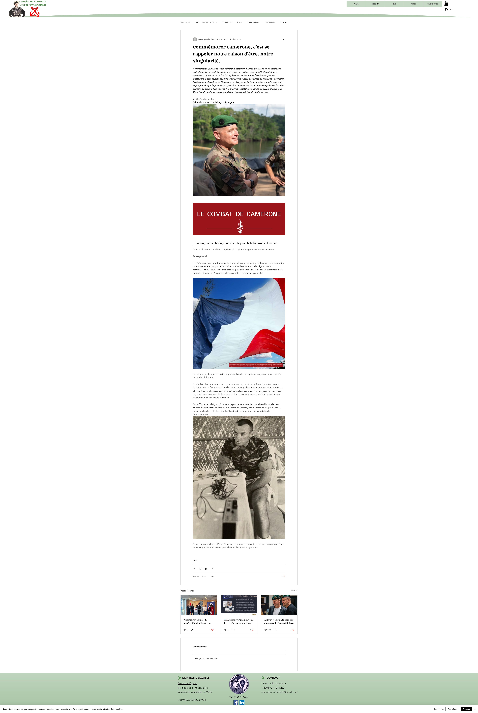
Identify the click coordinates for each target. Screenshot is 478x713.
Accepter (466, 709)
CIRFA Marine (270, 22)
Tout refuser (452, 709)
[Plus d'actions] (283, 39)
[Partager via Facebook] (194, 569)
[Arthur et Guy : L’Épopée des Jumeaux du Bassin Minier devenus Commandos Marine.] (279, 605)
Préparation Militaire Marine (207, 22)
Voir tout (294, 590)
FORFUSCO (227, 22)
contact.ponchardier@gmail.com (279, 691)
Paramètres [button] (439, 709)
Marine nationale (253, 22)
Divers (239, 22)
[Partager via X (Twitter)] (200, 569)
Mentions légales (187, 683)
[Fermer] (475, 709)
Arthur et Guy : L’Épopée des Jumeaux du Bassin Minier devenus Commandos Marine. (278, 621)
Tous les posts (185, 22)
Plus (282, 22)
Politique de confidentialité (193, 687)
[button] (432, 4)
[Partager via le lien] (212, 569)
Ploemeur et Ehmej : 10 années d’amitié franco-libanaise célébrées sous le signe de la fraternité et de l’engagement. (197, 621)
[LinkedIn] (241, 702)
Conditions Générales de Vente (195, 691)
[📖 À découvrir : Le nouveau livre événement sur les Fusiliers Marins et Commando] (239, 605)
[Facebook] (235, 702)
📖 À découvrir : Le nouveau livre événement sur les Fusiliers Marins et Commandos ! (238, 621)
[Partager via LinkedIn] (206, 569)
